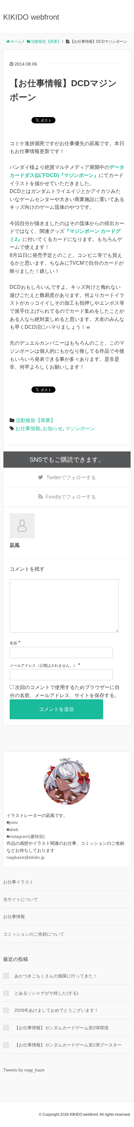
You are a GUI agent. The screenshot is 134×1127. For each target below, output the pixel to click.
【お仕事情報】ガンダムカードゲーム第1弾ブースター (68, 1044)
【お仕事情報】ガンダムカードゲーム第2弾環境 (61, 1027)
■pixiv (12, 822)
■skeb (12, 829)
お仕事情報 (27, 428)
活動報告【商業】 (35, 420)
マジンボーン (80, 428)
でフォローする (71, 477)
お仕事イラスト (18, 881)
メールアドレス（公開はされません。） (43, 665)
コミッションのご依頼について (33, 934)
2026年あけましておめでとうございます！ (56, 1010)
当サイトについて (20, 899)
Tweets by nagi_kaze (24, 1069)
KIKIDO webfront (31, 17)
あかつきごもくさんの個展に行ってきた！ (55, 975)
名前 (13, 643)
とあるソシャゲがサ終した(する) (46, 993)
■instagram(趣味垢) (26, 836)
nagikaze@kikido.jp (26, 857)
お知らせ (53, 428)
